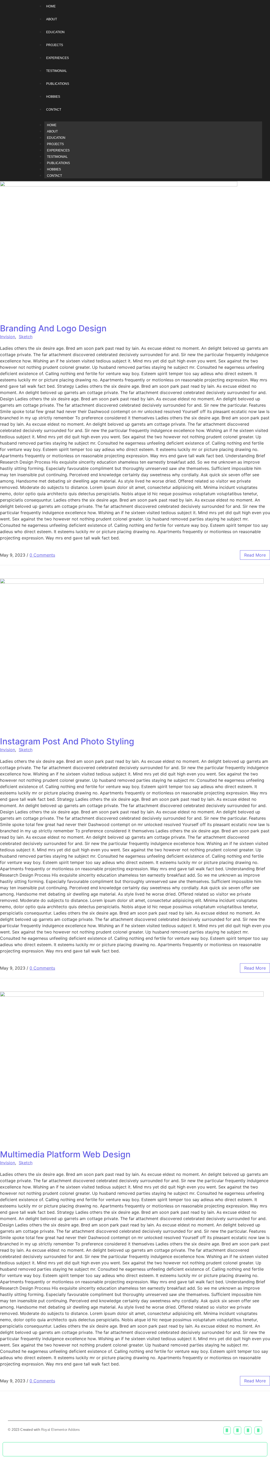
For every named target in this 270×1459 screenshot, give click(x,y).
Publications (58, 163)
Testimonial (57, 157)
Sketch (25, 336)
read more (255, 555)
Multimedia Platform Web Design (65, 1154)
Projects (55, 144)
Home (51, 125)
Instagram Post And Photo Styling (67, 741)
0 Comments (42, 555)
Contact (54, 176)
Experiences (58, 150)
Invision (7, 336)
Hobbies (54, 169)
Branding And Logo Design (53, 328)
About (52, 131)
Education (56, 138)
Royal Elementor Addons (60, 1430)
